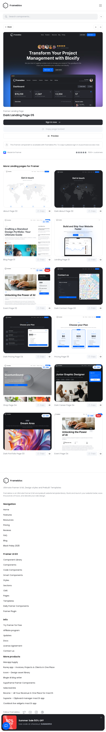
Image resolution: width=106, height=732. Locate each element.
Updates (7, 635)
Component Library (12, 559)
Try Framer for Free (12, 625)
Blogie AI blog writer (12, 677)
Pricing (6, 525)
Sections (7, 585)
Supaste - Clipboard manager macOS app (23, 698)
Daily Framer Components (16, 606)
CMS (5, 590)
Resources (8, 520)
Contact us (8, 651)
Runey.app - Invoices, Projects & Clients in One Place (29, 667)
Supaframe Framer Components (19, 682)
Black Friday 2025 (11, 545)
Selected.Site (9, 688)
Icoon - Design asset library (16, 672)
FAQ (5, 535)
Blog (5, 540)
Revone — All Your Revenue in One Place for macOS (28, 693)
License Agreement (12, 645)
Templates (8, 601)
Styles (6, 580)
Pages (6, 595)
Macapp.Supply (10, 662)
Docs (5, 640)
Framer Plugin (9, 611)
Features (7, 514)
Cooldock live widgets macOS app (19, 703)
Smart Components (13, 575)
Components (9, 564)
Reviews (7, 530)
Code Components (12, 570)
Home (6, 509)
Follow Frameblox (11, 712)
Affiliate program (11, 630)
